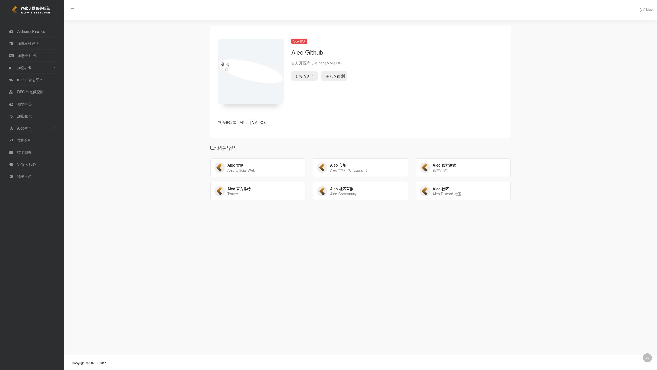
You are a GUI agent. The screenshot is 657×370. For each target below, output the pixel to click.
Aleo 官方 (299, 41)
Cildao (647, 9)
